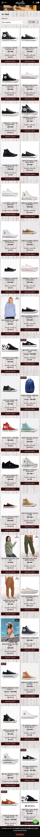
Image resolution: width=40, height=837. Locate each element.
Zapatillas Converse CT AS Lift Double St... (10, 688)
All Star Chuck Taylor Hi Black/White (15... (10, 48)
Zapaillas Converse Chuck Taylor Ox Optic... (30, 86)
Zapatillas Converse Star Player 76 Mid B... (10, 400)
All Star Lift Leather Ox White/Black (10, 203)
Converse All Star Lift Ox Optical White (30, 279)
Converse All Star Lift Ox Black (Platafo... (10, 123)
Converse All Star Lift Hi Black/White (30, 118)
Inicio (3, 14)
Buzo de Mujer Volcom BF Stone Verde (10, 559)
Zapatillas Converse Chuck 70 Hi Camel (29, 513)
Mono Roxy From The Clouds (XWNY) (10, 644)
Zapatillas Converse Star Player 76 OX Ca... (10, 816)
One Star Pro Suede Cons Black (30, 350)
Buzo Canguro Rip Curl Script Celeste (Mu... (10, 320)
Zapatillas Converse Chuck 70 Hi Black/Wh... (10, 86)
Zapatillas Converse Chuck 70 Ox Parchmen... (29, 596)
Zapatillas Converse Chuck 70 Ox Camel (29, 241)
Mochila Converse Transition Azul (30, 396)
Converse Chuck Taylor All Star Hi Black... (10, 166)
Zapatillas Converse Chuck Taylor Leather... (29, 161)
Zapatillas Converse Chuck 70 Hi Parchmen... (29, 203)
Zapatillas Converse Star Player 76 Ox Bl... (30, 767)
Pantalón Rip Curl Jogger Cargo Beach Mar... (10, 601)
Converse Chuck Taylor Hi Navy (29, 638)
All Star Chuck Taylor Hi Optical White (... (30, 726)
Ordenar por (4, 18)
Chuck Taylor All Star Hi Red (10, 438)
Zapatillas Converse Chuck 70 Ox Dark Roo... (10, 517)
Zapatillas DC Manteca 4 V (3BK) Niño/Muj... (10, 476)
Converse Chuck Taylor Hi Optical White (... (10, 241)
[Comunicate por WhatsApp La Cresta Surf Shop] (35, 821)
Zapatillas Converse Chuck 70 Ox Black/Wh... (29, 316)
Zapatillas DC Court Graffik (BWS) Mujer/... (10, 358)
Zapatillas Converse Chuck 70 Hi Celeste (29, 438)
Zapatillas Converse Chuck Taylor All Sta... (29, 48)
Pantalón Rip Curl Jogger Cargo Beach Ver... (30, 559)
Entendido (20, 834)
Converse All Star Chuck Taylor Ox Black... (10, 279)
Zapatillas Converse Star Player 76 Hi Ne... (10, 730)
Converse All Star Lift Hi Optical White (30, 470)
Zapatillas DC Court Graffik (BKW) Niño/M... (30, 810)
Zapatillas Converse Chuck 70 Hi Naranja (29, 683)
